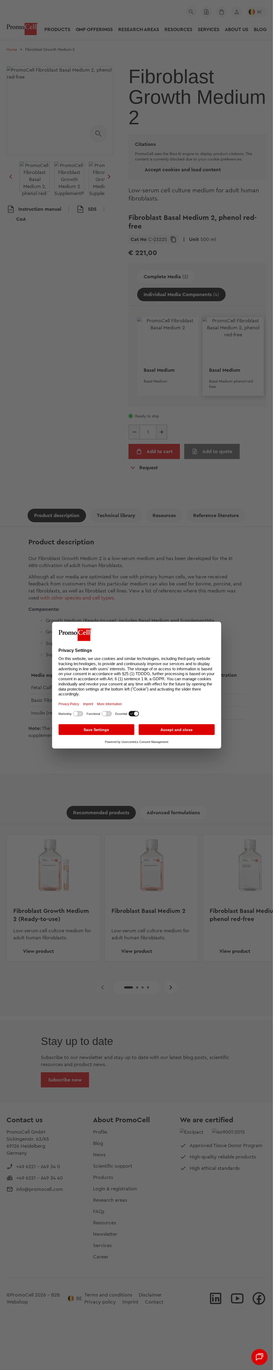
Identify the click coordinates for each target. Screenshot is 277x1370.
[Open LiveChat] (259, 1357)
